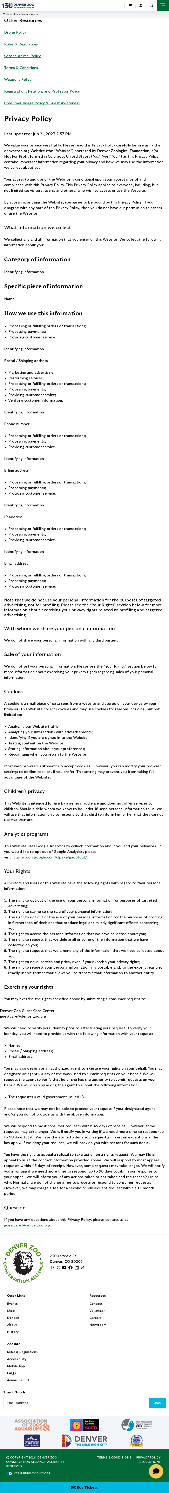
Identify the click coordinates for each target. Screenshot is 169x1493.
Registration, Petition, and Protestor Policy (42, 91)
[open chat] (157, 1471)
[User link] (141, 5)
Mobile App (16, 1366)
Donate (13, 1317)
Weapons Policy (17, 80)
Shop (11, 1310)
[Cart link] (130, 5)
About (12, 1324)
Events (12, 1303)
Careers (95, 1317)
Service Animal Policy (22, 56)
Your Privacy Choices (32, 1473)
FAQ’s (11, 1373)
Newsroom (97, 1324)
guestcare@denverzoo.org (27, 1225)
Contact (96, 1303)
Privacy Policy (148, 1457)
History (13, 1331)
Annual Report (18, 1380)
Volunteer (97, 1310)
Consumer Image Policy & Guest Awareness (42, 103)
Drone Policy (15, 33)
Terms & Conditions (21, 68)
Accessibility (16, 1359)
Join (157, 1403)
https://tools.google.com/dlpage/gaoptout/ (49, 857)
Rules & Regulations (21, 44)
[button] (151, 5)
